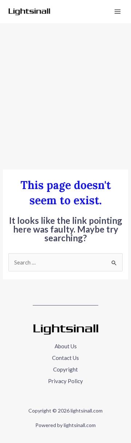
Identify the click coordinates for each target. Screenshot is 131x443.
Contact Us (65, 357)
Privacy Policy (65, 381)
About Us (66, 346)
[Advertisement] (65, 92)
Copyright (65, 369)
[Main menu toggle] (118, 12)
